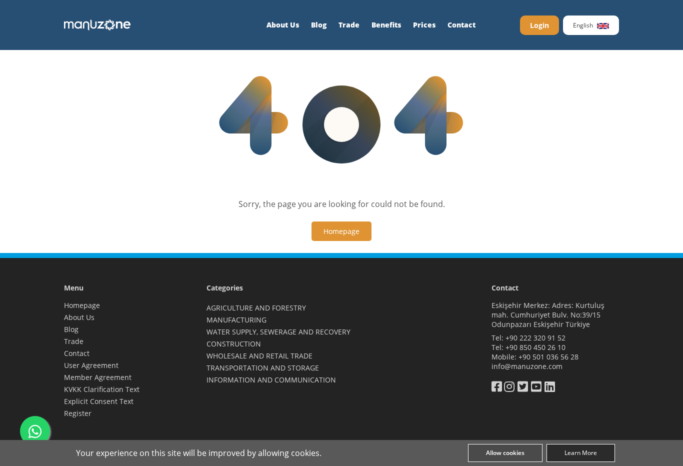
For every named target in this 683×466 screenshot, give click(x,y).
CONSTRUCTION (233, 343)
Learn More (580, 452)
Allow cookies (505, 452)
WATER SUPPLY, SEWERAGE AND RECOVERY (278, 331)
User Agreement (91, 365)
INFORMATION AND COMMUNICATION (271, 379)
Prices (424, 25)
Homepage (82, 305)
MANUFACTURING (236, 319)
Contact (462, 25)
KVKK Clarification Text (102, 389)
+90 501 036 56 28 (548, 357)
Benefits (386, 25)
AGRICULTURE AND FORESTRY (256, 307)
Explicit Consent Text (99, 401)
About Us (282, 25)
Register (78, 413)
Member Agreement (98, 377)
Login (539, 25)
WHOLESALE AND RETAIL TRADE (259, 355)
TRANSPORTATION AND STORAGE (262, 367)
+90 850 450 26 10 (536, 347)
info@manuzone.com (527, 366)
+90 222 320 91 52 (536, 337)
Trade (349, 25)
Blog (318, 25)
